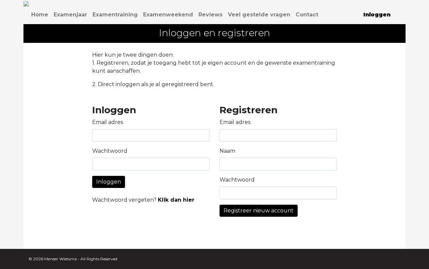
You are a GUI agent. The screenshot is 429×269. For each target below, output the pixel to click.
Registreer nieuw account (259, 210)
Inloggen (108, 182)
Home (39, 14)
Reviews (210, 14)
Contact (307, 14)
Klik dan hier (176, 200)
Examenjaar (70, 14)
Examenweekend (168, 14)
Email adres (107, 122)
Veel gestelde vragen (259, 14)
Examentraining (115, 14)
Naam (227, 151)
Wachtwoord (109, 151)
